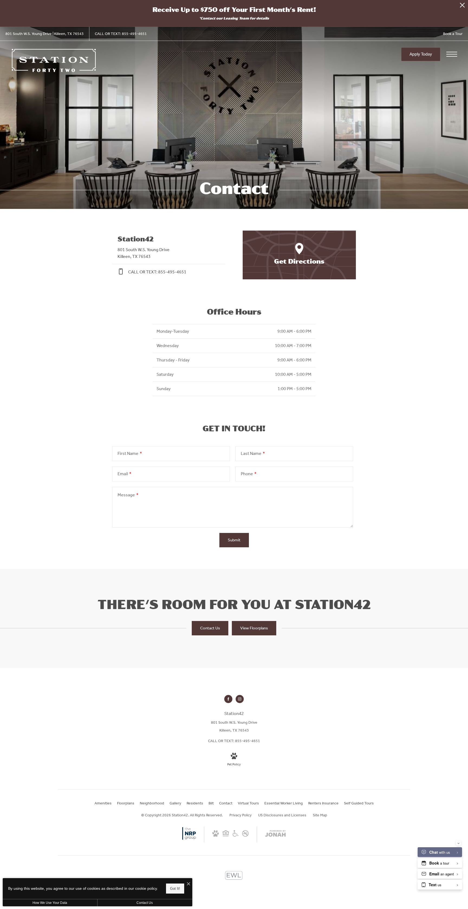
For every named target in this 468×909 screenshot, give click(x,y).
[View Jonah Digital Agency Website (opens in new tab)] (275, 834)
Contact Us (144, 903)
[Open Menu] (451, 54)
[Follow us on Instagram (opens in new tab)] (240, 699)
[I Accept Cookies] (188, 884)
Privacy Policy (240, 815)
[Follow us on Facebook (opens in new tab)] (228, 699)
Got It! (175, 889)
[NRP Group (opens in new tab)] (189, 839)
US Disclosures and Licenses (282, 815)
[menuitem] (103, 803)
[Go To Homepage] (54, 60)
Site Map (320, 815)
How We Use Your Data (49, 903)
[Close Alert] (462, 6)
